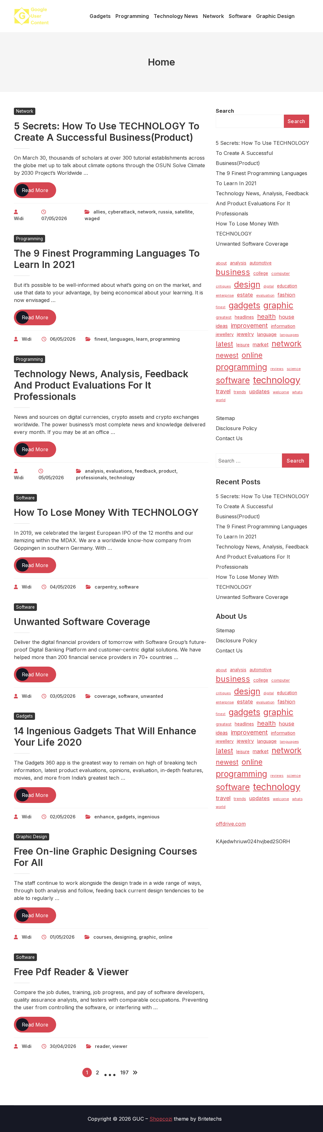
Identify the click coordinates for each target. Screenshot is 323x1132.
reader (102, 1046)
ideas (222, 326)
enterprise (225, 295)
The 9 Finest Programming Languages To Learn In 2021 (261, 178)
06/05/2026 (62, 339)
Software (25, 497)
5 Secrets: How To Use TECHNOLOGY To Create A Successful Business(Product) (106, 131)
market (260, 345)
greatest (224, 317)
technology (122, 477)
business (233, 272)
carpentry (105, 586)
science (294, 369)
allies (99, 211)
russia (165, 211)
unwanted (152, 696)
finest (100, 339)
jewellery (225, 334)
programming (165, 339)
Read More (39, 192)
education (287, 285)
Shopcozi (161, 1119)
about (221, 263)
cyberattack (121, 211)
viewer (119, 1046)
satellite (184, 211)
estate (245, 295)
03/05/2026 (62, 696)
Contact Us (229, 438)
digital (268, 286)
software (129, 586)
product (167, 471)
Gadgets (24, 716)
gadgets (126, 816)
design (247, 284)
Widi (19, 218)
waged (92, 218)
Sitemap (225, 418)
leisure (243, 344)
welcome (281, 392)
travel (223, 391)
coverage (105, 696)
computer (280, 273)
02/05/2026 (62, 816)
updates (259, 391)
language (267, 334)
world (221, 400)
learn (142, 339)
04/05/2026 (63, 586)
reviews (277, 369)
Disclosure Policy (236, 428)
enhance (104, 816)
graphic (147, 937)
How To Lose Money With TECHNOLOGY (106, 512)
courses (102, 937)
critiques (223, 286)
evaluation (265, 295)
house (286, 317)
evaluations (119, 471)
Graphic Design (31, 836)
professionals (91, 477)
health (266, 316)
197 (124, 1072)
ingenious (149, 816)
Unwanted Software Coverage (82, 621)
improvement (249, 325)
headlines (244, 317)
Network (24, 111)
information (283, 326)
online (166, 937)
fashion (286, 295)
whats (297, 392)
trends (240, 392)
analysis (94, 471)
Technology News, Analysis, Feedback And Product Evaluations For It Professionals (101, 385)
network (147, 211)
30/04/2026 (63, 1046)
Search (225, 111)
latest (224, 344)
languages (121, 339)
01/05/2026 (62, 937)
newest (227, 355)
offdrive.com (231, 824)
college (260, 273)
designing (125, 937)
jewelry (245, 334)
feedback (145, 471)
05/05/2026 (51, 477)
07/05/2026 (54, 218)
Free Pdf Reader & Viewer (71, 971)
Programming (29, 238)
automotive (261, 262)
